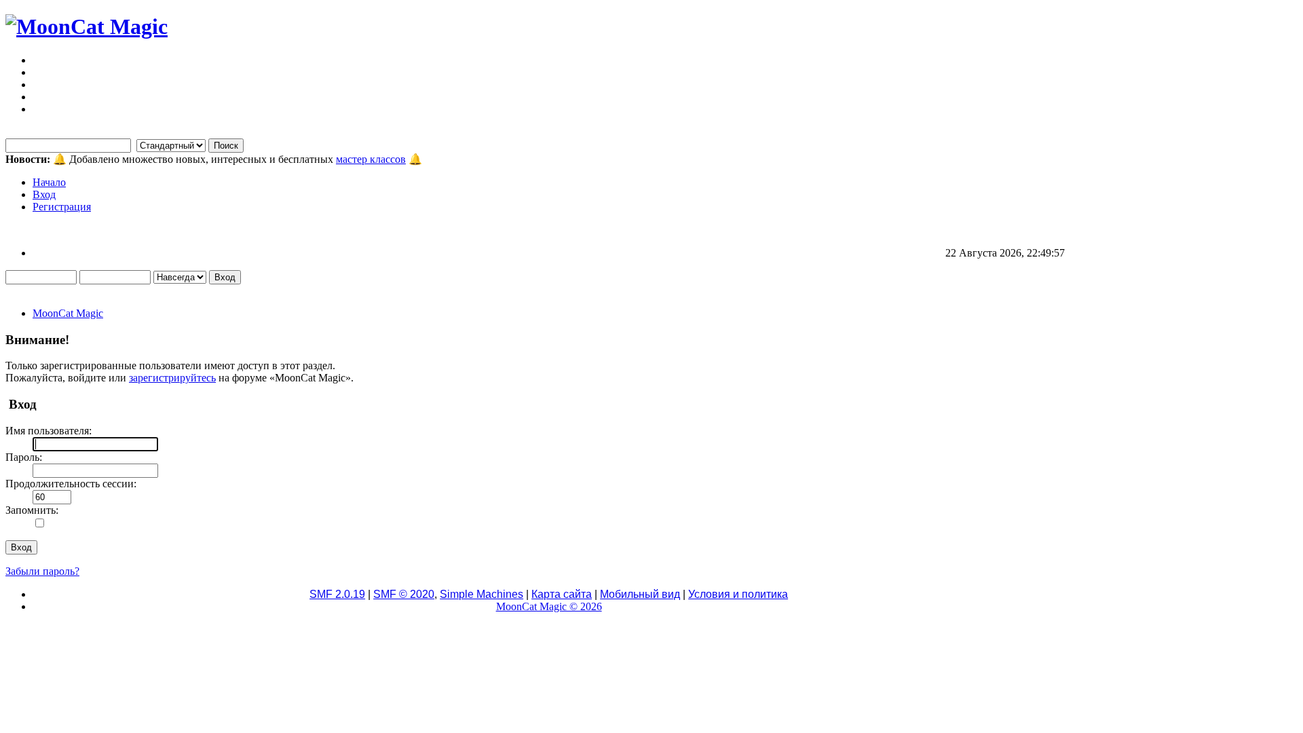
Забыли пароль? (42, 571)
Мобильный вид (640, 594)
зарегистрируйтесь (172, 377)
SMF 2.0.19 (337, 594)
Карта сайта (561, 594)
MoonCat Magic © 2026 (549, 606)
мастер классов (371, 159)
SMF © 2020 (403, 594)
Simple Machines (481, 594)
